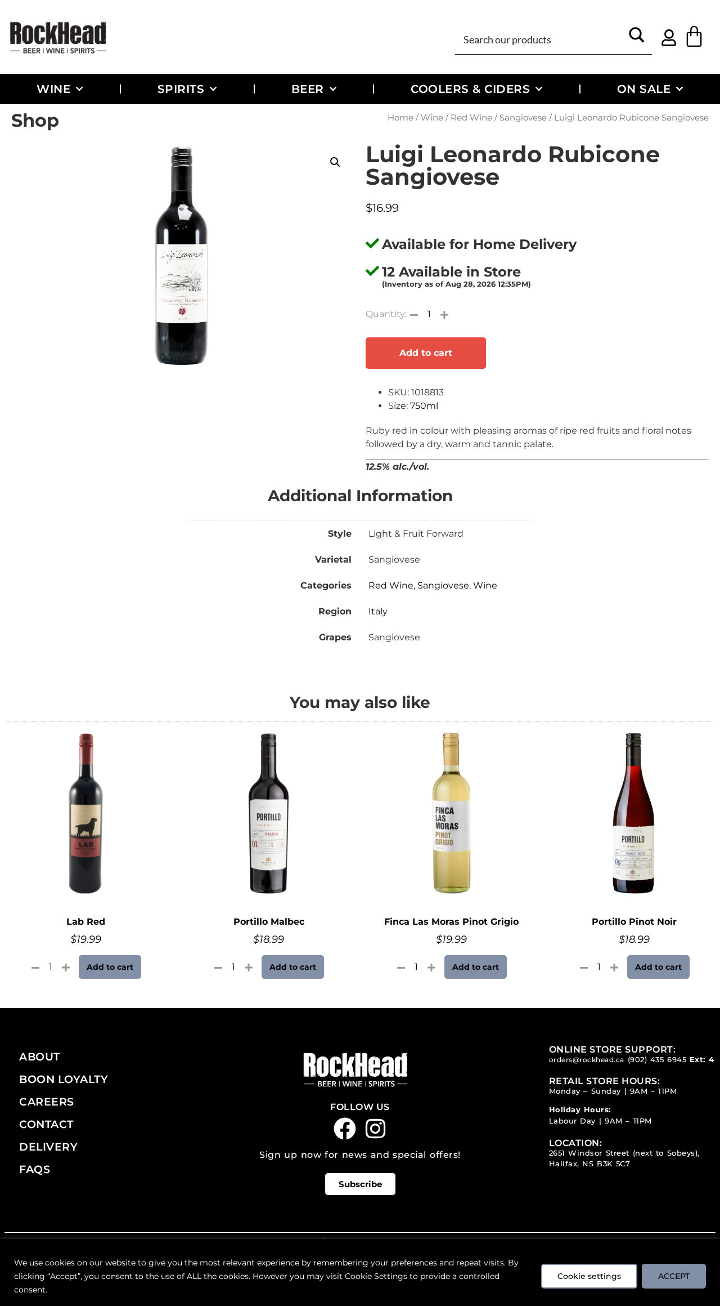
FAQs (34, 1169)
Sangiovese (523, 118)
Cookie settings (589, 1276)
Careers (46, 1101)
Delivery (48, 1146)
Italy (378, 611)
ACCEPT (674, 1276)
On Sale (644, 89)
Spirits (181, 89)
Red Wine (471, 118)
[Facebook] (345, 1128)
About (39, 1056)
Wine (53, 89)
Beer (307, 89)
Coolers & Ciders (470, 89)
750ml (424, 405)
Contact (46, 1124)
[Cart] (694, 36)
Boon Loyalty (63, 1079)
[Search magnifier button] (637, 38)
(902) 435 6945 (657, 1059)
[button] (335, 162)
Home (400, 118)
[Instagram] (375, 1128)
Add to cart (425, 352)
